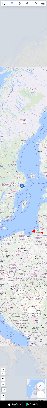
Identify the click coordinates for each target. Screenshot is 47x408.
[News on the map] (4, 3)
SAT (3, 390)
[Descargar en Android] (33, 404)
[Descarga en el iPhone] (15, 404)
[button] (34, 232)
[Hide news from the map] (3, 384)
